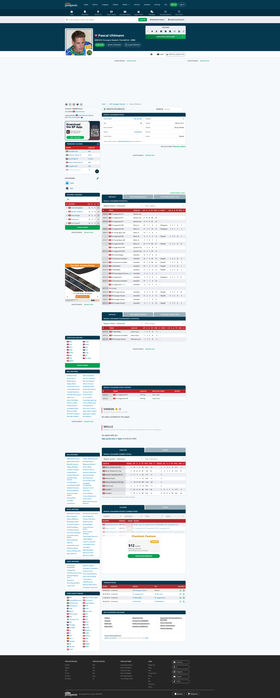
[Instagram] (73, 104)
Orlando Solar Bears (89, 519)
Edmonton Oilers (72, 403)
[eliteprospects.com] (71, 4)
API (149, 679)
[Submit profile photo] (179, 31)
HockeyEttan (73, 606)
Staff (165, 507)
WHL (70, 355)
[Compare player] (174, 31)
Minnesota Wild (72, 411)
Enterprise (151, 684)
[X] (70, 104)
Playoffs (163, 236)
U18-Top (142, 398)
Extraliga (88, 358)
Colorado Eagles (72, 482)
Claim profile (134, 45)
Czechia (90, 159)
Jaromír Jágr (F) (73, 159)
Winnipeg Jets (87, 416)
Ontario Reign (87, 467)
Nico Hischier (75, 223)
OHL (70, 358)
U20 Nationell (73, 603)
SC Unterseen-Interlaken (119, 259)
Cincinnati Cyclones (73, 524)
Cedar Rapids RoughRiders (71, 566)
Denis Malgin (75, 215)
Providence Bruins (88, 470)
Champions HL (74, 619)
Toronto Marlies (88, 493)
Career (150, 687)
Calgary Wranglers (72, 467)
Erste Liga (88, 611)
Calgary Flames (71, 384)
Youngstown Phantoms (90, 587)
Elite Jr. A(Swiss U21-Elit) (113, 467)
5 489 (161, 54)
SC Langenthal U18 (122, 398)
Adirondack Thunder (73, 513)
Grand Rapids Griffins (73, 485)
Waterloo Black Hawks (90, 585)
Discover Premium (143, 556)
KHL (86, 347)
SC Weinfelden (115, 266)
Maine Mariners (72, 553)
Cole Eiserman (83, 115)
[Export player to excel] (165, 31)
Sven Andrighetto (77, 208)
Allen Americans (72, 516)
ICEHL (71, 649)
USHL (87, 342)
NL (86, 355)
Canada (67, 668)
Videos (115, 5)
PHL (86, 614)
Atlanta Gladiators (72, 519)
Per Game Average (138, 197)
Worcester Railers (88, 555)
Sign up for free (108, 438)
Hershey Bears (71, 498)
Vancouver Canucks (89, 408)
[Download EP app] (82, 130)
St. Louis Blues (87, 397)
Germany (68, 676)
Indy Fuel (70, 543)
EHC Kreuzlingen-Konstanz (119, 273)
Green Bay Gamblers (73, 583)
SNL (89, 166)
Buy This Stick (81, 297)
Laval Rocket (71, 503)
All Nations (68, 679)
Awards (147, 5)
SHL (86, 350)
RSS (149, 681)
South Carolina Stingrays (87, 533)
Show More (82, 227)
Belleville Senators (72, 464)
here (146, 638)
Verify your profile (110, 638)
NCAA (71, 353)
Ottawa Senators (88, 384)
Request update (179, 146)
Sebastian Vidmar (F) (74, 155)
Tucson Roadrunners (89, 496)
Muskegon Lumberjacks (90, 568)
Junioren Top (137, 247)
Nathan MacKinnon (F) (75, 162)
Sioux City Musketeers (90, 574)
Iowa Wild (70, 501)
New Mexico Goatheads (90, 513)
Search (142, 20)
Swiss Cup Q (135, 332)
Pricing (157, 5)
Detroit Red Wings (72, 400)
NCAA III (88, 630)
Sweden (67, 665)
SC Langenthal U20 (117, 225)
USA (66, 670)
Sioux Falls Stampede (89, 576)
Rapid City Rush (88, 522)
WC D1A (71, 647)
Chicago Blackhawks (73, 389)
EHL (70, 617)
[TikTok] (81, 104)
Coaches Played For (170, 197)
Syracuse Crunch (88, 488)
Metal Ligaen (73, 614)
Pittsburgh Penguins (89, 389)
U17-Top (142, 395)
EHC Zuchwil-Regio (117, 255)
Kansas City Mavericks (74, 551)
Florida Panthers (72, 406)
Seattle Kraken (87, 395)
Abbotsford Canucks (73, 459)
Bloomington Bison (73, 522)
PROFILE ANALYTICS (176, 54)
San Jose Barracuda (89, 480)
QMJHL (71, 361)
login (120, 438)
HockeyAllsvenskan (75, 600)
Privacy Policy (152, 673)
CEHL (87, 608)
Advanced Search (177, 20)
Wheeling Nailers (88, 550)
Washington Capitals (89, 414)
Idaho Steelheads (72, 540)
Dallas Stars (70, 397)
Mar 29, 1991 (138, 119)
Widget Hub (151, 665)
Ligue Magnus (89, 603)
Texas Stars (86, 491)
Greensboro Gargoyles (74, 533)
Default (112, 197)
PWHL (87, 647)
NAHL (87, 344)
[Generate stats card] (161, 31)
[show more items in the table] (97, 171)
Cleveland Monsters (73, 475)
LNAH (87, 633)
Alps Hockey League (91, 597)
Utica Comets (87, 499)
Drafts (124, 5)
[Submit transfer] (183, 31)
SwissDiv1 (136, 255)
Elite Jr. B (136, 236)
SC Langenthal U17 (117, 214)
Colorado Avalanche (73, 392)
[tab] (112, 196)
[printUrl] (151, 54)
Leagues (105, 5)
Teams (94, 5)
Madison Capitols (88, 565)
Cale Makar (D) (73, 151)
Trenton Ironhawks (89, 542)
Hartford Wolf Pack (73, 491)
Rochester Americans (89, 472)
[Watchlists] (152, 31)
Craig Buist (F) (72, 166)
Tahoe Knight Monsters (90, 536)
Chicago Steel (71, 570)
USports (87, 636)
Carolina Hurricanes (73, 386)
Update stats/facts (115, 109)
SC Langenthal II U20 (118, 247)
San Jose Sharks (88, 392)
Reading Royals (87, 524)
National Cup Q (135, 339)
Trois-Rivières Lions (89, 544)
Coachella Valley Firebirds (72, 479)
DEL (70, 636)
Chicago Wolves (72, 472)
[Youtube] (77, 104)
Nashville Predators (73, 416)
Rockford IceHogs (88, 475)
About (150, 668)
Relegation (164, 225)
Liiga (86, 353)
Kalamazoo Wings (72, 548)
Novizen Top (137, 214)
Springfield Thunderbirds (87, 484)
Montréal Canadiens (73, 414)
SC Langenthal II (116, 277)
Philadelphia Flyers (88, 386)
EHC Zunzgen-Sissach (108, 40)
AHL (70, 344)
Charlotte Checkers (73, 470)
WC (70, 644)
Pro (165, 5)
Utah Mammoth (88, 406)
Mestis (71, 611)
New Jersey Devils (88, 376)
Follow (99, 45)
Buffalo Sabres (71, 381)
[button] (179, 12)
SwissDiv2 (124, 40)
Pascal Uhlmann (124, 141)
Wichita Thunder (88, 553)
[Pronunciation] (147, 31)
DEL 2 (71, 638)
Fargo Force (70, 580)
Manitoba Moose (88, 461)
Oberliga (72, 641)
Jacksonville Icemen (73, 545)
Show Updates (114, 45)
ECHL (90, 155)
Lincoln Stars (71, 586)
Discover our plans (166, 37)
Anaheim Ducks (72, 376)
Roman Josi (75, 219)
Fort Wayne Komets (73, 530)
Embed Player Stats (177, 193)
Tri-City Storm (87, 579)
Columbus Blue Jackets (74, 395)
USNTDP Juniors (88, 582)
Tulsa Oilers (86, 547)
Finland (67, 673)
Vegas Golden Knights (90, 411)
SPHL (71, 350)
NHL (89, 151)
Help (149, 670)
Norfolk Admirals (88, 516)
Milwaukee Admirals (89, 464)
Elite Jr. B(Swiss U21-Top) (113, 471)
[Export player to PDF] (170, 31)
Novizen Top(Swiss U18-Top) (114, 482)
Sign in (182, 4)
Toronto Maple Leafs (89, 403)
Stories (137, 5)
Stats (86, 5)
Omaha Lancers (88, 571)
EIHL (86, 606)
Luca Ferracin (80, 112)
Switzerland (138, 132)
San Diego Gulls (88, 478)
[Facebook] (66, 104)
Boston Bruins (71, 378)
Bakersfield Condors (73, 461)
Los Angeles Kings (72, 408)
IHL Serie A (88, 600)
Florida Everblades (72, 527)
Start (103, 104)
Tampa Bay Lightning (89, 400)
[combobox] (106, 19)
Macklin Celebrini (77, 212)
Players (123, 507)
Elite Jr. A (136, 225)
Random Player (158, 20)
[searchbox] (106, 19)
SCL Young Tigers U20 (118, 233)
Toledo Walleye (87, 539)
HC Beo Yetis (159, 594)
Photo (150, 676)
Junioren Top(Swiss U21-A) (113, 475)
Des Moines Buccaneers (74, 573)
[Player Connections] (156, 31)
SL (70, 633)
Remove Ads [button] (204, 61)
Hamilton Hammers (73, 488)
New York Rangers (88, 381)
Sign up (173, 4)
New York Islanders (89, 378)
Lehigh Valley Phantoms (90, 459)
